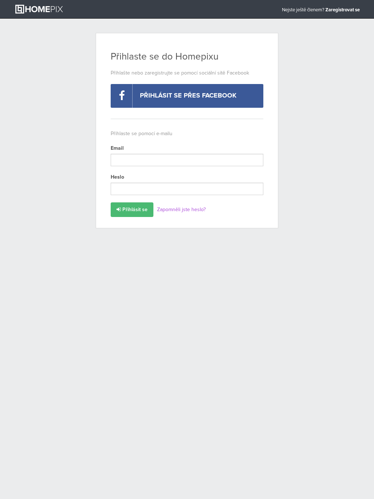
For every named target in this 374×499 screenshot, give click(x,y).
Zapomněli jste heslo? (181, 209)
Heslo (117, 177)
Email (117, 148)
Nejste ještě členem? (321, 10)
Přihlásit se (134, 209)
